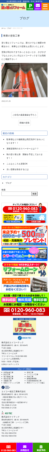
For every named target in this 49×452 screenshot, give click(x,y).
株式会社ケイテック (11, 416)
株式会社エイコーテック (13, 342)
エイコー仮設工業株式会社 (14, 391)
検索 (4, 189)
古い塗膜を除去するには (18, 169)
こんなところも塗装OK (17, 163)
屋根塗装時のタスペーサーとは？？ (23, 148)
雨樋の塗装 (24, 122)
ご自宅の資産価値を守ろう (24, 114)
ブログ (9, 183)
